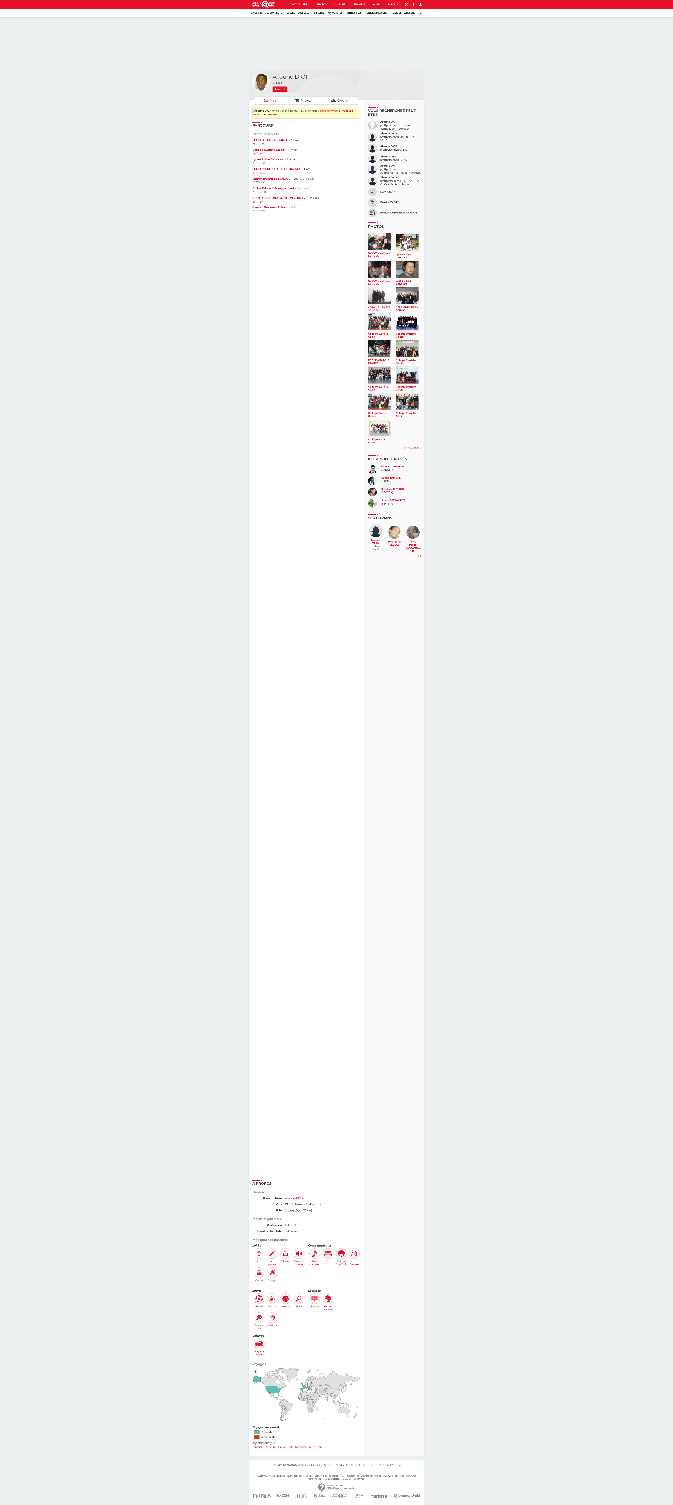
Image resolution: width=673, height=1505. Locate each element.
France (282, 1447)
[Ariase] (379, 1496)
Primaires (318, 13)
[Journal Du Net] (301, 1496)
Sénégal (317, 1447)
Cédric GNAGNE (391, 478)
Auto (376, 4)
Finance (359, 4)
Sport (321, 4)
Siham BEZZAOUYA (393, 500)
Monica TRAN (375, 542)
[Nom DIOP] (372, 192)
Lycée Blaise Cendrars (267, 159)
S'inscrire (256, 13)
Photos (305, 100)
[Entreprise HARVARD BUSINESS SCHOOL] (372, 212)
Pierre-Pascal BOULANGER (413, 546)
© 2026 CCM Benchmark (353, 1479)
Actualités (299, 4)
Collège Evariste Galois (268, 149)
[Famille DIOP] (372, 202)
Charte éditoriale (294, 1476)
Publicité (308, 1476)
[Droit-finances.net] (319, 1496)
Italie (290, 1447)
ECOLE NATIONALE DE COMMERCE (276, 169)
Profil (273, 100)
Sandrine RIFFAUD (392, 489)
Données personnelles (371, 1476)
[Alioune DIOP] (261, 82)
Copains (342, 100)
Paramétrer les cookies (393, 1476)
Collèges (303, 13)
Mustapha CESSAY (394, 543)
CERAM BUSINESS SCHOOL (271, 178)
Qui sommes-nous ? (266, 1476)
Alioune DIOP (388, 121)
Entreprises (354, 13)
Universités (335, 13)
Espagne (257, 1447)
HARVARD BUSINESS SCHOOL (398, 212)
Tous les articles (331, 1476)
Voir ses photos (412, 447)
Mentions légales (315, 1479)
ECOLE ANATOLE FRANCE (270, 140)
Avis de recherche (404, 13)
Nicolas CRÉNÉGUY (392, 466)
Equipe (281, 1476)
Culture (339, 4)
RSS (342, 1476)
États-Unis (270, 1447)
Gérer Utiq (411, 1476)
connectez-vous (328, 110)
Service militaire (377, 13)
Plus (391, 4)
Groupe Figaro (332, 1479)
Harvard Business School (269, 207)
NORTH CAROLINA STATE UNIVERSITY (278, 198)
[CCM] (283, 1496)
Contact (318, 1476)
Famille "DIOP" (389, 202)
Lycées (291, 13)
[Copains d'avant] (339, 1496)
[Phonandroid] (407, 1496)
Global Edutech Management (273, 188)
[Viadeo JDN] (359, 1496)
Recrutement (352, 1476)
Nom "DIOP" (387, 192)
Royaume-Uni (303, 1447)
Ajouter (281, 89)
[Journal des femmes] (261, 1496)
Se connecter (275, 13)
